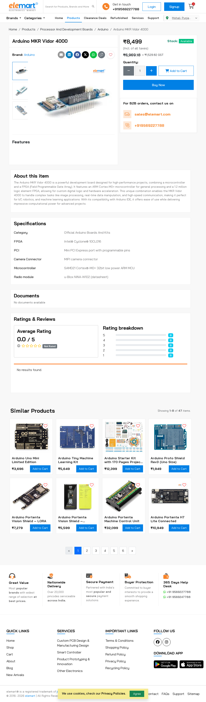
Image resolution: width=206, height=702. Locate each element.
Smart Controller (69, 652)
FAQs (165, 694)
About (10, 661)
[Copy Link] (101, 54)
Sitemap (193, 694)
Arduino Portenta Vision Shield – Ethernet (72, 519)
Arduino (29, 55)
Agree (137, 694)
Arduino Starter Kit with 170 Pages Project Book (123, 460)
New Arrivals (15, 675)
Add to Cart (178, 71)
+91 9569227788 (178, 592)
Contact (152, 694)
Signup (174, 7)
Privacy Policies (113, 693)
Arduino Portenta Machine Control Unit (121, 519)
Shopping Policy (117, 647)
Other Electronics (70, 671)
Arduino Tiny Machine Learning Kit (75, 460)
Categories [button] (33, 18)
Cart (9, 654)
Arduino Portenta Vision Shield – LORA (29, 519)
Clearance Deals (95, 18)
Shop (10, 647)
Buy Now (158, 85)
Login (152, 7)
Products (73, 18)
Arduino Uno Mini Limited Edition (25, 460)
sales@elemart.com (152, 114)
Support (153, 18)
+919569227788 (126, 9)
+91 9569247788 (178, 597)
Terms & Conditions (119, 640)
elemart (30, 696)
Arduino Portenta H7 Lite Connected (167, 519)
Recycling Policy (117, 668)
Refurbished (119, 18)
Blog (9, 668)
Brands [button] (12, 18)
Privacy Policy (115, 661)
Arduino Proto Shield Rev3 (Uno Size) (168, 460)
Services (138, 18)
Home (59, 18)
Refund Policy (115, 654)
